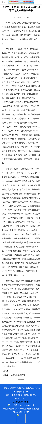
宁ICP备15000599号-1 (21, 402)
